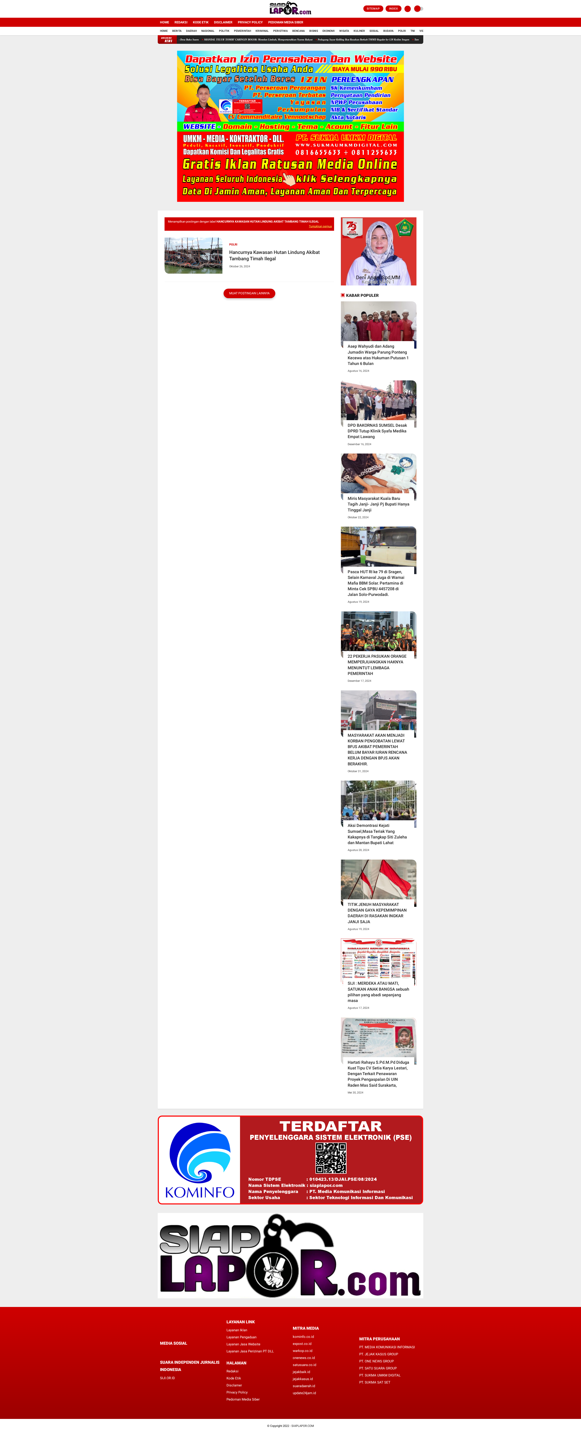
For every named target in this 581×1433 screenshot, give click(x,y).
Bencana (298, 30)
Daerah (191, 30)
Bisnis (313, 30)
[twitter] (165, 8)
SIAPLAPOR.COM (302, 1426)
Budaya (388, 30)
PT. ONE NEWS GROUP (376, 1361)
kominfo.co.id (303, 1337)
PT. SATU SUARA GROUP (378, 1368)
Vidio (423, 30)
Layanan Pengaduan (241, 1337)
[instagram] (171, 8)
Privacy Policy (250, 22)
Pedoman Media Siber (285, 22)
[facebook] (159, 8)
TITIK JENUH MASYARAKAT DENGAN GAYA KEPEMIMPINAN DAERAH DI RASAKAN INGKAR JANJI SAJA (377, 913)
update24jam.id (304, 1393)
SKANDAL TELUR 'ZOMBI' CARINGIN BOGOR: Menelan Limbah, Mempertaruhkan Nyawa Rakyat (217, 39)
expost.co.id (302, 1344)
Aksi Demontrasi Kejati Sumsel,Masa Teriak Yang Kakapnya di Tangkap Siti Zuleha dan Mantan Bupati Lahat (377, 834)
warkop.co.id (302, 1351)
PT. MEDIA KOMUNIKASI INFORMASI (387, 1347)
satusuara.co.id (304, 1365)
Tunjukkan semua (320, 226)
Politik (224, 30)
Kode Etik (201, 22)
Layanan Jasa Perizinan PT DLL (250, 1351)
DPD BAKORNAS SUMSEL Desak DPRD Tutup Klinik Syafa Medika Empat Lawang (377, 431)
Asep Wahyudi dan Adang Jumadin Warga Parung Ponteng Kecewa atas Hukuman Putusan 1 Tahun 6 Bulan (378, 355)
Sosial (374, 30)
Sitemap (373, 8)
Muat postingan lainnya (249, 293)
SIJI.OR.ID (167, 1378)
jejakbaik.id (301, 1372)
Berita (177, 30)
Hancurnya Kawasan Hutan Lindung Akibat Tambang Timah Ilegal (274, 255)
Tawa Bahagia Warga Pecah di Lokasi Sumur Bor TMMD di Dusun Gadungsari (415, 39)
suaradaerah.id (304, 1386)
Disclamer (234, 1385)
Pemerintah (242, 30)
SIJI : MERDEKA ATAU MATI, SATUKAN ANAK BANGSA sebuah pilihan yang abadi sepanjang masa (378, 992)
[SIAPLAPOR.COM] (290, 15)
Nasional (207, 30)
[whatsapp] (173, 1351)
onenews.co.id (304, 1358)
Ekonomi (329, 30)
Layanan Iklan (236, 1330)
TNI (413, 30)
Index (393, 8)
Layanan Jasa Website (243, 1344)
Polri (402, 30)
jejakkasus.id (303, 1379)
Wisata (344, 30)
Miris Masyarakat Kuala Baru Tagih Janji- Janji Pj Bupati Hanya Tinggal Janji (378, 504)
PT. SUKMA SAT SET (374, 1382)
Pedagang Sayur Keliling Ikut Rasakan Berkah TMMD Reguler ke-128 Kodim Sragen (322, 39)
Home (164, 22)
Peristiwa (280, 30)
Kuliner (359, 30)
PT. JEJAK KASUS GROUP (378, 1354)
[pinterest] (179, 1351)
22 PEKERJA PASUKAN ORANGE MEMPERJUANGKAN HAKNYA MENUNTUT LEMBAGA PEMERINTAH (377, 665)
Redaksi (181, 22)
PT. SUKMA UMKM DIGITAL (380, 1375)
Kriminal (262, 30)
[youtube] (177, 8)
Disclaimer (223, 22)
